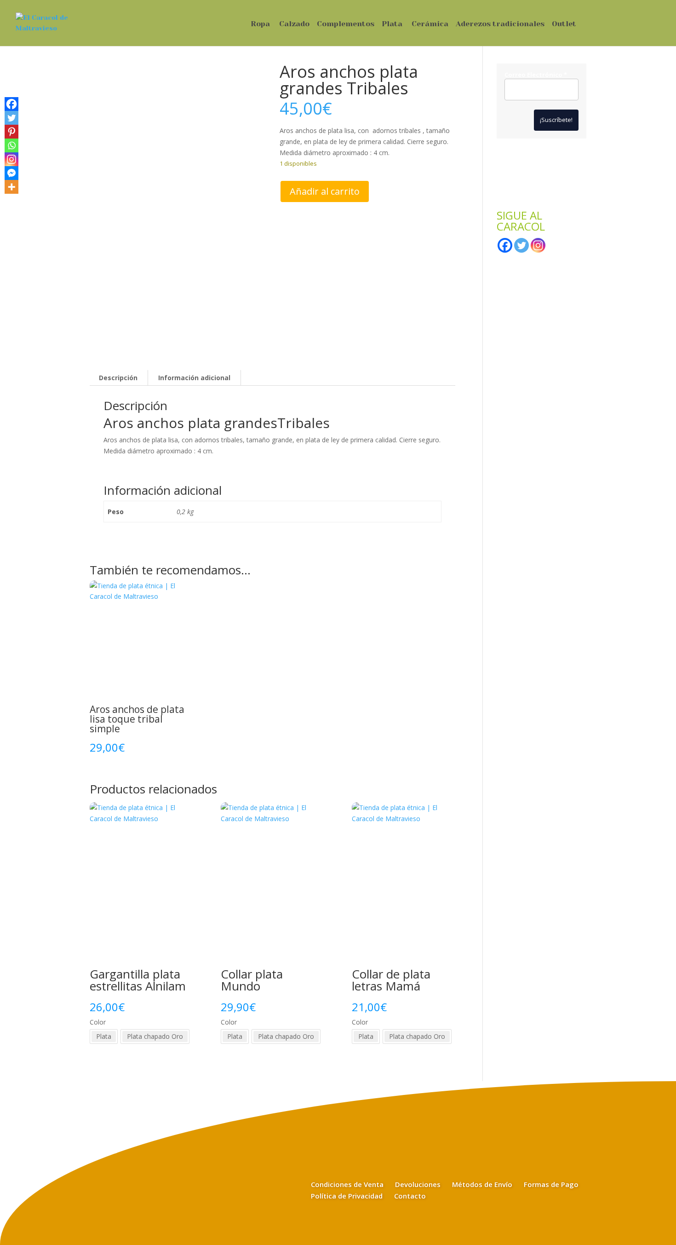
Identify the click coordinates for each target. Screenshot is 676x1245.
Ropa (260, 24)
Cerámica (430, 24)
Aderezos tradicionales (500, 24)
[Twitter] (11, 118)
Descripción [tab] (118, 377)
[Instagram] (11, 159)
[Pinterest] (11, 132)
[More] (11, 187)
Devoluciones (418, 1184)
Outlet (564, 24)
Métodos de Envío (482, 1184)
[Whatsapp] (11, 145)
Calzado (294, 24)
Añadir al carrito (325, 191)
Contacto (410, 1195)
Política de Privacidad (347, 1195)
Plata (392, 24)
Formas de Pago (551, 1184)
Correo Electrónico (535, 75)
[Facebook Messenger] (11, 173)
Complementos (345, 24)
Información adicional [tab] (194, 377)
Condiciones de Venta (347, 1184)
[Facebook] (11, 104)
